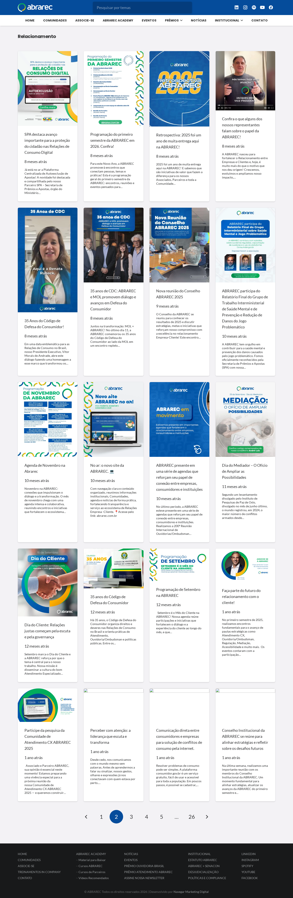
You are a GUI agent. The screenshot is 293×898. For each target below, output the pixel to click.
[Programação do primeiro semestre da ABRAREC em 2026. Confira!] (113, 88)
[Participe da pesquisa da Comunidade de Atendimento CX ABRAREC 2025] (47, 705)
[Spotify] (253, 7)
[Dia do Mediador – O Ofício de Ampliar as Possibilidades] (245, 419)
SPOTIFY (247, 866)
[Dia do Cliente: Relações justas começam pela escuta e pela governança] (47, 583)
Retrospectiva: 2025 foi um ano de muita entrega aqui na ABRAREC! (178, 141)
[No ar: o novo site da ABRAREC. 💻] (113, 419)
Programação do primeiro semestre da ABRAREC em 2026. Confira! (112, 140)
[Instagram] (245, 7)
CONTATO (25, 878)
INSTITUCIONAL (199, 854)
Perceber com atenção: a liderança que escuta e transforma (110, 736)
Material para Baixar (92, 860)
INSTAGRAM (250, 860)
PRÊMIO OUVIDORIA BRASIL (144, 866)
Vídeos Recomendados (94, 878)
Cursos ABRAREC (91, 866)
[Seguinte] (206, 816)
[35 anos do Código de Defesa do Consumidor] (113, 568)
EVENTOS (130, 860)
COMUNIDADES (29, 860)
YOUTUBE (248, 872)
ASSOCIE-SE (26, 866)
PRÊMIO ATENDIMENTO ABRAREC (148, 872)
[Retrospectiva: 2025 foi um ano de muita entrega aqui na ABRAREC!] (179, 89)
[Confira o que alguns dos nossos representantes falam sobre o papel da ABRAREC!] (245, 80)
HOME (22, 854)
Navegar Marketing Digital (191, 891)
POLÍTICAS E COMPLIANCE (207, 878)
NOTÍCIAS (131, 854)
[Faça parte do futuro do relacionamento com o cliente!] (245, 565)
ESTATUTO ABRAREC (202, 860)
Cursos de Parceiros (92, 872)
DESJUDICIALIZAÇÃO (203, 872)
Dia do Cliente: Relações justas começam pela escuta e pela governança (47, 630)
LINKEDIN (249, 854)
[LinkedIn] (236, 7)
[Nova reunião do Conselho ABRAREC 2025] (179, 245)
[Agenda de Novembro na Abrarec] (47, 419)
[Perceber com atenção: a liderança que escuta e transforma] (113, 705)
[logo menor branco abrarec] (35, 7)
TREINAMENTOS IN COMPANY (39, 872)
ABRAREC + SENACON (204, 866)
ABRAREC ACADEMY (91, 854)
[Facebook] (271, 7)
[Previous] (86, 816)
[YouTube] (262, 7)
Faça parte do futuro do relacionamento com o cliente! (241, 596)
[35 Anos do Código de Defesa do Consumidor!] (47, 260)
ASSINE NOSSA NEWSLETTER (144, 878)
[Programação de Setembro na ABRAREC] (179, 565)
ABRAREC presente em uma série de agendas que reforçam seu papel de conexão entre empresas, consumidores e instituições (179, 477)
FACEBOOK (250, 878)
